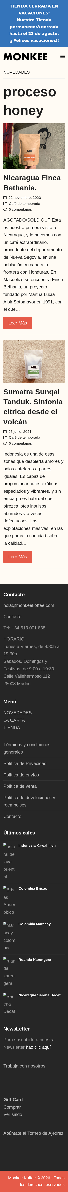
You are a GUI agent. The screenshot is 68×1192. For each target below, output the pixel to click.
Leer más (17, 322)
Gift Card (13, 1099)
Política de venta (20, 786)
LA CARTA (14, 720)
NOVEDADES (17, 712)
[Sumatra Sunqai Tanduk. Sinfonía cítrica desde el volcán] (34, 361)
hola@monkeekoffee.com (29, 605)
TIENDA (11, 727)
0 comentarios (20, 209)
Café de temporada (24, 204)
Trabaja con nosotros (24, 1065)
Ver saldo (12, 1114)
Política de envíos (21, 774)
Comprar (12, 1107)
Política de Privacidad (24, 763)
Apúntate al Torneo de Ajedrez (33, 1133)
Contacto (12, 616)
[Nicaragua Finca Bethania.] (34, 145)
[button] (62, 56)
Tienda (43, 19)
